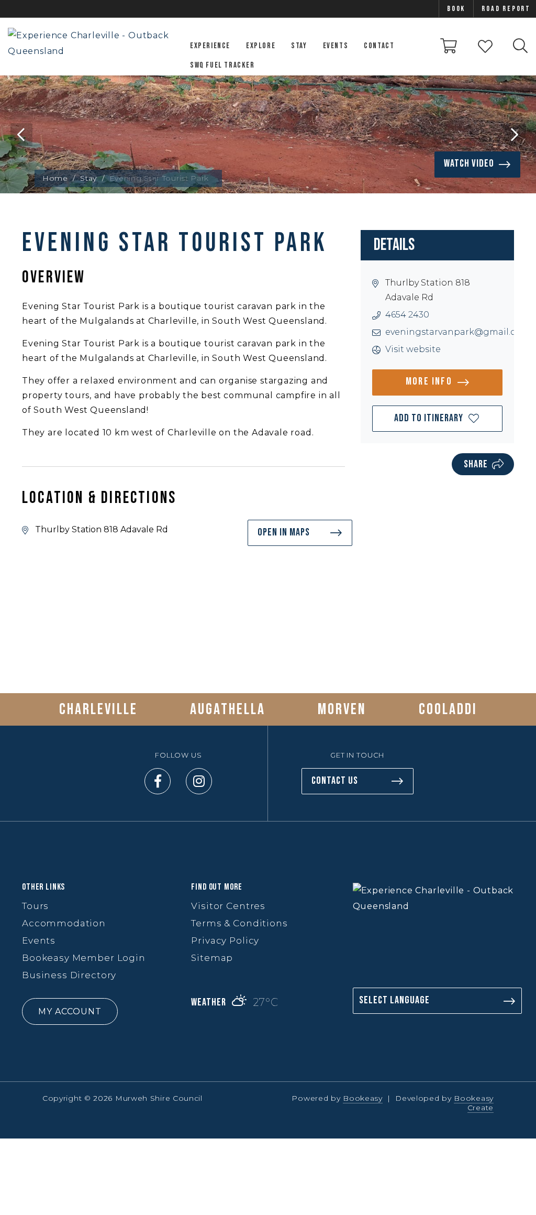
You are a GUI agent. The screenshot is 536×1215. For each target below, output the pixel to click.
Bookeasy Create (474, 1102)
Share (476, 464)
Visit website (413, 349)
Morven (342, 709)
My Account (70, 1011)
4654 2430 (407, 315)
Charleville (98, 709)
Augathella (227, 709)
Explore (260, 46)
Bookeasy (363, 1098)
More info (429, 381)
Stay (299, 46)
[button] (437, 419)
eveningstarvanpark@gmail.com (457, 332)
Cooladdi (448, 709)
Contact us (334, 780)
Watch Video (469, 163)
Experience (210, 46)
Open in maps (284, 532)
